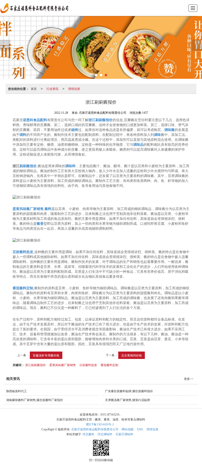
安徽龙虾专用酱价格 (46, 355)
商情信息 (74, 88)
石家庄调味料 (124, 434)
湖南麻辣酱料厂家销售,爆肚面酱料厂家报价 (34, 400)
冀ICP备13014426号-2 (100, 424)
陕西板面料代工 (16, 391)
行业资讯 (52, 88)
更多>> (188, 379)
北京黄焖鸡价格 (131, 355)
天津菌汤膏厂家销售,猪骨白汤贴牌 (127, 400)
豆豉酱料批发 (88, 365)
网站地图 (128, 429)
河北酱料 (88, 434)
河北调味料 (105, 434)
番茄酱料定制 (109, 365)
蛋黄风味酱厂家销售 (62, 365)
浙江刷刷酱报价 (35, 365)
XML (140, 429)
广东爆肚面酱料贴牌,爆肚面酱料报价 (129, 391)
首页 (34, 88)
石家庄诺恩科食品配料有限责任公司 (94, 429)
